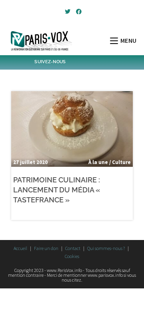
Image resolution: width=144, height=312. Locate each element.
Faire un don (46, 248)
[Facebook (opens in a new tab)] (78, 11)
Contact (72, 248)
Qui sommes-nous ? (106, 248)
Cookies (72, 256)
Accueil (20, 248)
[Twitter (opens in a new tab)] (67, 11)
